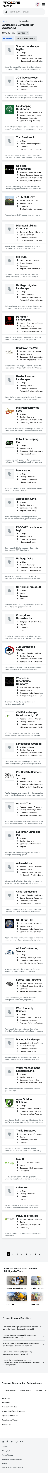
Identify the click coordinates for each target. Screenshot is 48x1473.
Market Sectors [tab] (25, 1390)
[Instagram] (16, 1442)
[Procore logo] (11, 3)
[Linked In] (3, 1442)
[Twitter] (12, 1442)
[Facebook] (7, 1442)
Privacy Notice (6, 1451)
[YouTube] (21, 1442)
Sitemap (4, 1463)
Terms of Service (7, 1455)
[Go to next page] (39, 1254)
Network (8, 6)
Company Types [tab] (9, 1390)
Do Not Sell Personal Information (12, 1459)
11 (35, 1254)
